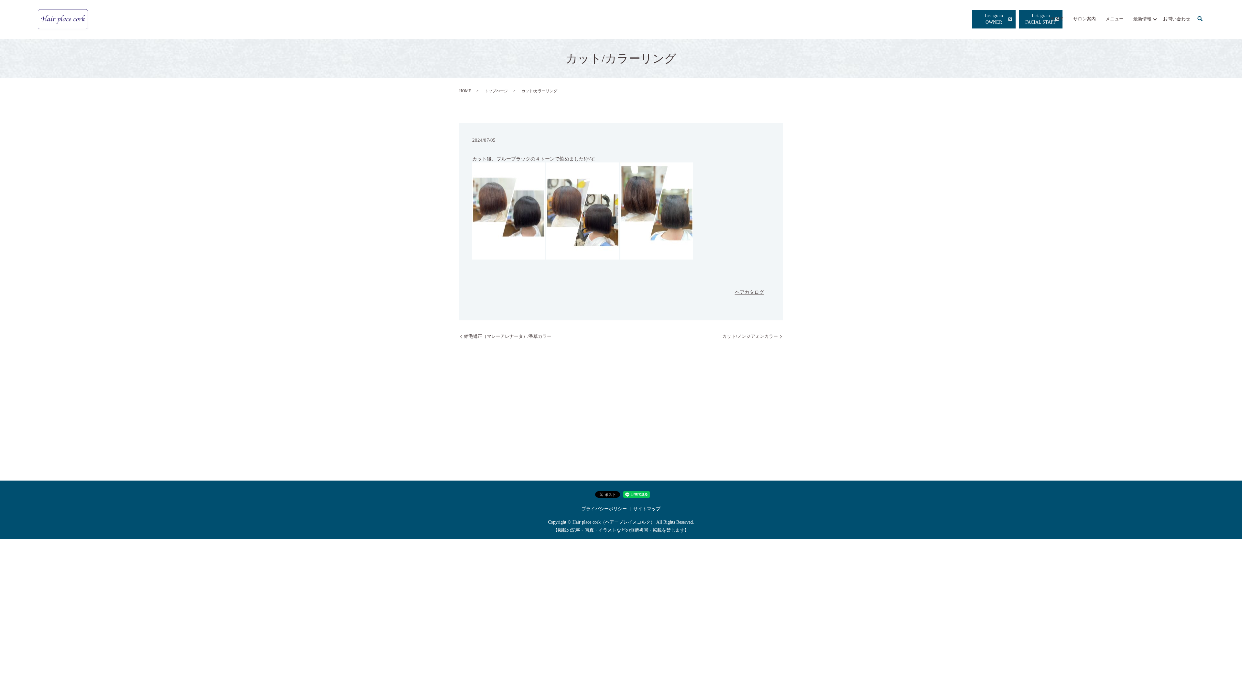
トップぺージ (496, 91)
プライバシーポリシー (604, 508)
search (1200, 19)
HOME (1056, 19)
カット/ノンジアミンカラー (750, 336)
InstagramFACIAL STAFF (1040, 19)
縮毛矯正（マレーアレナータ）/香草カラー (507, 336)
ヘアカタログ (749, 292)
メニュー (1115, 19)
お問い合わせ (1176, 19)
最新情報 (1142, 19)
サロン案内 (1084, 19)
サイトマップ (646, 508)
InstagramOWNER (994, 19)
